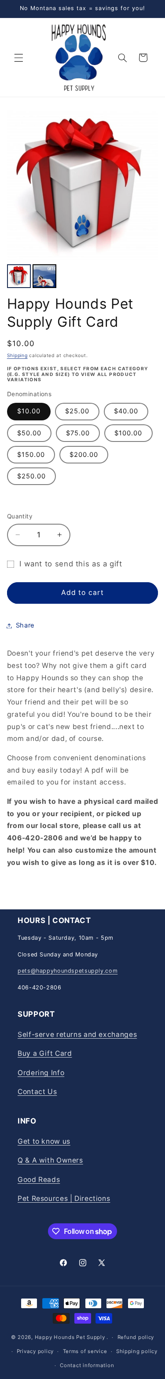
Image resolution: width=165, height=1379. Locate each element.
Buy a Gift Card (45, 1053)
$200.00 (84, 455)
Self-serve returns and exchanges (77, 1034)
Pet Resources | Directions (64, 1198)
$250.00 (31, 476)
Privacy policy (35, 1351)
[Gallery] (82, 200)
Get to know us (44, 1141)
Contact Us (37, 1091)
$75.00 (78, 433)
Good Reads (39, 1179)
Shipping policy (137, 1351)
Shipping (17, 355)
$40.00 (126, 411)
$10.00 (28, 411)
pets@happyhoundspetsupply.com (67, 970)
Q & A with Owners (50, 1160)
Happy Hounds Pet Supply (70, 1337)
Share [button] (25, 625)
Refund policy (135, 1337)
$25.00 (77, 411)
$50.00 (29, 433)
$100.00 (128, 433)
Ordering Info (41, 1073)
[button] (18, 57)
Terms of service (85, 1351)
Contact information (87, 1365)
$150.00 (31, 455)
